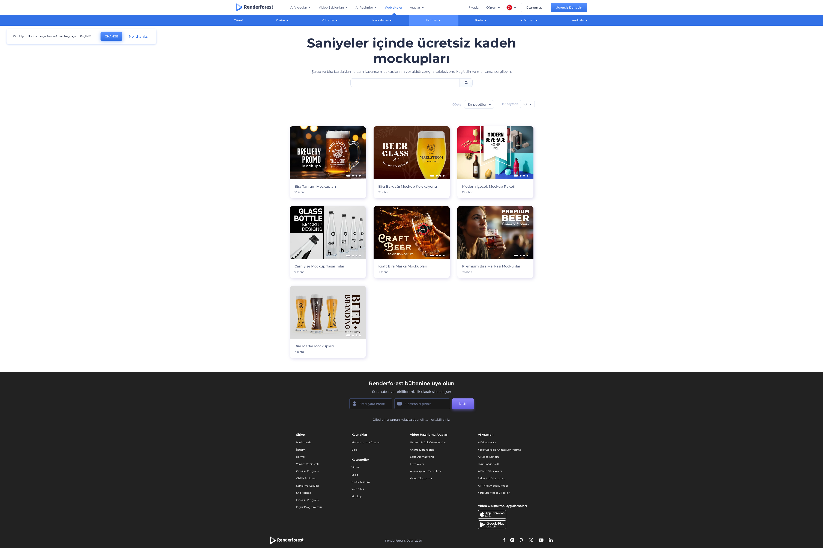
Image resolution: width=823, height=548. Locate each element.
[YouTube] (541, 540)
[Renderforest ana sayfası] (254, 7)
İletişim (301, 449)
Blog (354, 449)
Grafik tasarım (360, 482)
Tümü (238, 20)
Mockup (356, 496)
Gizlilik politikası (306, 478)
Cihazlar (328, 20)
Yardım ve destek (307, 464)
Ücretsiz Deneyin (569, 7)
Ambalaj (578, 20)
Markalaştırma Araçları (365, 442)
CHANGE (111, 36)
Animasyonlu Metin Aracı (426, 471)
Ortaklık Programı (307, 471)
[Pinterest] (521, 540)
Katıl (463, 403)
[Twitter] (531, 540)
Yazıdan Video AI (488, 464)
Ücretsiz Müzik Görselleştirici (428, 442)
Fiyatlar (474, 7)
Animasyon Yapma (422, 449)
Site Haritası (303, 492)
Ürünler (432, 20)
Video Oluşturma (421, 478)
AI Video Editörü (488, 456)
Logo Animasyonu (422, 456)
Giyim (280, 20)
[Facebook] (504, 540)
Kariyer (300, 456)
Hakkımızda (303, 442)
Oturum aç (534, 7)
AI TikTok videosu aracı (493, 485)
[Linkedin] (551, 540)
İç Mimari (527, 20)
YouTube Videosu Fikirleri (494, 492)
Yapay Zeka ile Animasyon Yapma (499, 449)
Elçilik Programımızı (309, 507)
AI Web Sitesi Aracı (490, 471)
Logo (354, 474)
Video (355, 467)
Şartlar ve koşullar (307, 485)
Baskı (479, 20)
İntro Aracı (417, 464)
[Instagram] (512, 540)
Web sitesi (358, 489)
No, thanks (138, 36)
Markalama (380, 20)
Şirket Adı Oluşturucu (491, 478)
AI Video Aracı (487, 442)
